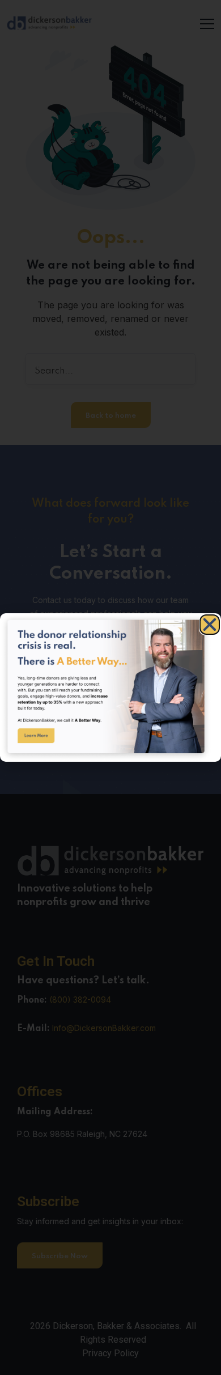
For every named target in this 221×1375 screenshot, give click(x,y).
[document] (110, 687)
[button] (210, 625)
